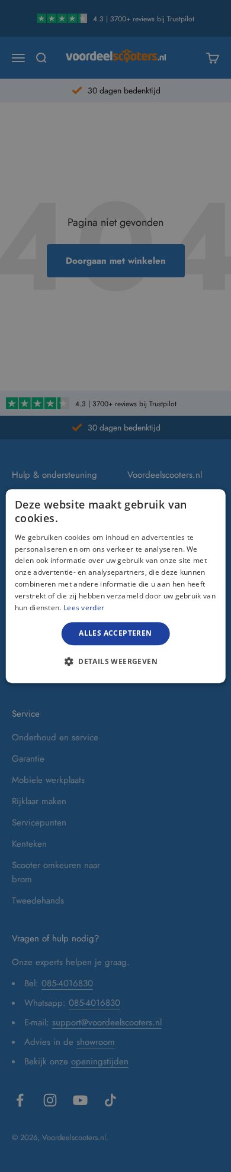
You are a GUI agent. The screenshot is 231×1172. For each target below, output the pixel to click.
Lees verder (83, 608)
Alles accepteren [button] (115, 633)
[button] (115, 661)
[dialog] (116, 586)
